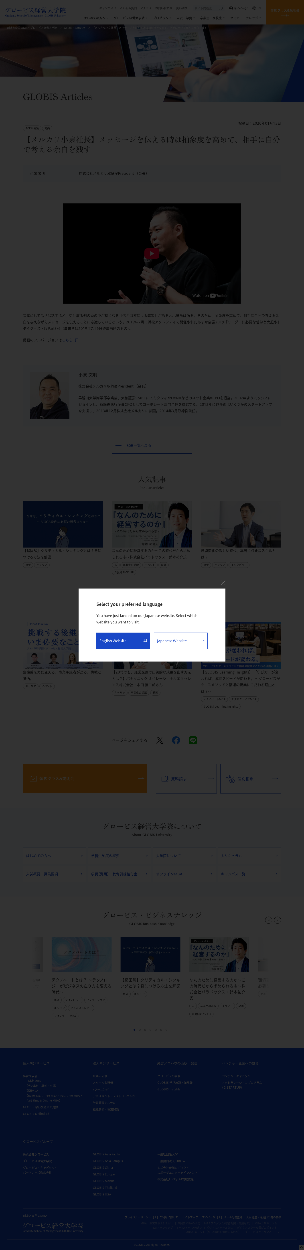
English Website (112, 641)
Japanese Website (172, 641)
